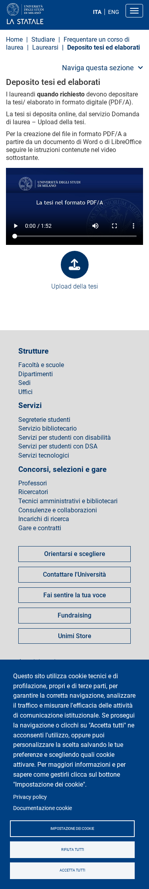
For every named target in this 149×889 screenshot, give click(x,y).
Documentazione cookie (42, 808)
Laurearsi (45, 47)
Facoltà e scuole (41, 365)
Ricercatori (33, 492)
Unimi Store (74, 636)
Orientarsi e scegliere (74, 554)
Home (14, 39)
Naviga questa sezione (98, 68)
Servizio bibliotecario (47, 428)
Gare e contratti (39, 528)
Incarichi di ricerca (43, 519)
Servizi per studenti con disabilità (64, 437)
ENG (113, 12)
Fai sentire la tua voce (74, 595)
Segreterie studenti (44, 419)
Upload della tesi (74, 286)
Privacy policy (30, 797)
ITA (97, 12)
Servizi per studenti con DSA (57, 446)
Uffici (25, 392)
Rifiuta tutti (72, 850)
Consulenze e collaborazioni (57, 510)
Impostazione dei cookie (72, 829)
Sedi (24, 383)
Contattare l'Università (74, 574)
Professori (32, 483)
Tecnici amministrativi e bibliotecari (68, 501)
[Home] (44, 14)
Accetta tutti (72, 870)
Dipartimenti (35, 374)
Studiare (43, 39)
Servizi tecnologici (43, 455)
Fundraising (74, 615)
